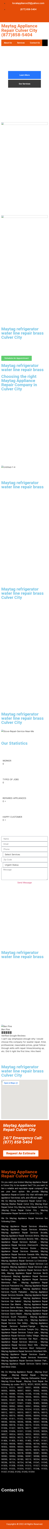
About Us (8, 43)
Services (21, 43)
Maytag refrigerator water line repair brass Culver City (22, 333)
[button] (24, 1057)
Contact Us (35, 43)
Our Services (24, 84)
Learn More (24, 75)
